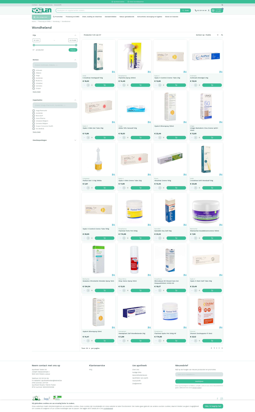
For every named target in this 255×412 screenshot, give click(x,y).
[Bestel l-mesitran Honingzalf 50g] (104, 85)
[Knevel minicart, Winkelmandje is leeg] (213, 10)
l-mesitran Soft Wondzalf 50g (201, 180)
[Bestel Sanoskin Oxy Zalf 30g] (176, 238)
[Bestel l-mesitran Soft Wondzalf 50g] (212, 188)
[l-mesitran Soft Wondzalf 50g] (206, 159)
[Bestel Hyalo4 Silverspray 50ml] (104, 340)
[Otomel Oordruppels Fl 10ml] (206, 312)
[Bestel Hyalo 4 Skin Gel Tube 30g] (104, 137)
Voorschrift (57, 5)
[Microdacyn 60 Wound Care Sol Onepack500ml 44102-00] (170, 260)
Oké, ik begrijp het (213, 406)
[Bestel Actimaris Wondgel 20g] (212, 85)
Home (34, 21)
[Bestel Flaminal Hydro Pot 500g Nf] (176, 340)
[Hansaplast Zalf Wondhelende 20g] (134, 312)
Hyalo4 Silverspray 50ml (92, 331)
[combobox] (118, 10)
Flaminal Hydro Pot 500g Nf (165, 333)
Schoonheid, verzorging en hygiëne (149, 16)
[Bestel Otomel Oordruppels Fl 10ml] (212, 340)
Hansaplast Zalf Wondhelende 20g (132, 333)
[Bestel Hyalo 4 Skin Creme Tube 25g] (140, 188)
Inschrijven (199, 381)
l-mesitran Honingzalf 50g (93, 78)
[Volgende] (221, 348)
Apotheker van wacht (140, 378)
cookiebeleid (108, 408)
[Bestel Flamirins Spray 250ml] (140, 85)
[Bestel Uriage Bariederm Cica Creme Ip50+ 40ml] (212, 137)
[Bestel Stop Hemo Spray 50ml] (140, 290)
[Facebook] (217, 398)
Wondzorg (56, 21)
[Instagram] (221, 398)
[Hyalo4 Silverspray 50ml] (98, 312)
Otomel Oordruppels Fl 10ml (201, 333)
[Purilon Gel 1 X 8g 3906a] (98, 159)
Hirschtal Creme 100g (162, 180)
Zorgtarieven (137, 383)
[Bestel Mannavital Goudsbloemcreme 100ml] (212, 238)
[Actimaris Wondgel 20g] (206, 57)
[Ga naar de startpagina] (42, 10)
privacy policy (196, 387)
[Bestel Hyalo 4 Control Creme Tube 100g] (104, 238)
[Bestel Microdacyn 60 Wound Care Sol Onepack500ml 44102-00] (176, 290)
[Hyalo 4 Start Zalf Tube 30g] (206, 260)
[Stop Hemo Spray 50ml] (134, 260)
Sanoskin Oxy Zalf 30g (163, 231)
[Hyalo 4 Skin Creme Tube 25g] (134, 159)
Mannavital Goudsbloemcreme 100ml (204, 231)
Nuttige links (136, 372)
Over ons (135, 369)
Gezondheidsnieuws (45, 5)
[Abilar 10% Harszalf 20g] (134, 107)
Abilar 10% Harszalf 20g (128, 128)
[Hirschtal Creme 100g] (170, 159)
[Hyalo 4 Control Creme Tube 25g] (170, 57)
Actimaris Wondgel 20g (199, 78)
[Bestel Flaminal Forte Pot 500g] (140, 238)
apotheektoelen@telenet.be (51, 380)
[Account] (209, 10)
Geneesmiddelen (110, 16)
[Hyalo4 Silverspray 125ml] (170, 107)
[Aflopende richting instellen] (222, 35)
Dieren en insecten (171, 16)
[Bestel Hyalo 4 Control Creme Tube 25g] (176, 85)
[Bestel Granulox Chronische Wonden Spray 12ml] (104, 290)
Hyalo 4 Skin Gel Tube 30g (93, 128)
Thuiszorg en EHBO (72, 16)
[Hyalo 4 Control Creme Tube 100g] (98, 210)
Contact (34, 5)
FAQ (90, 369)
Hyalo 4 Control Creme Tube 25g (167, 78)
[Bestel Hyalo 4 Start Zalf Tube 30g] (212, 290)
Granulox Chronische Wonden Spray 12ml (98, 281)
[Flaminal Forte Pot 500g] (134, 210)
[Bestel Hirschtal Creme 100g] (176, 188)
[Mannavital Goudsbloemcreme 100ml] (206, 210)
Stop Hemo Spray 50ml (128, 281)
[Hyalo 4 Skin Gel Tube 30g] (98, 107)
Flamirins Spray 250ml (127, 78)
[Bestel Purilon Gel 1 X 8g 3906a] (104, 188)
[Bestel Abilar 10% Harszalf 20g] (140, 137)
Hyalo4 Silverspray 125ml (164, 126)
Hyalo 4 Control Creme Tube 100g (96, 229)
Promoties (58, 16)
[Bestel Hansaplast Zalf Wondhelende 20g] (140, 340)
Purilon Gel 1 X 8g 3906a (92, 180)
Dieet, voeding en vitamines (92, 16)
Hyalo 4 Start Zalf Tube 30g (201, 281)
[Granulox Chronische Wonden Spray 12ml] (98, 260)
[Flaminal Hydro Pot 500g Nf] (170, 312)
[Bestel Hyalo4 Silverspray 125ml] (176, 137)
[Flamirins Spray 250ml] (134, 57)
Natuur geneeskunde (127, 16)
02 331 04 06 (44, 378)
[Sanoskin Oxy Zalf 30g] (170, 210)
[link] (211, 348)
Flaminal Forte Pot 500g (128, 231)
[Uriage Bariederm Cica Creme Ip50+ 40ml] (206, 107)
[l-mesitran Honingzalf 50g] (98, 57)
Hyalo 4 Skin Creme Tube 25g (130, 180)
